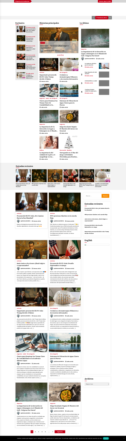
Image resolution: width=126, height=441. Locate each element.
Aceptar (106, 438)
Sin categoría (63, 72)
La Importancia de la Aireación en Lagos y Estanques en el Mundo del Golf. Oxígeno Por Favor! (48, 129)
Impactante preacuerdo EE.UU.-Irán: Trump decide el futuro (31, 67)
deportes (42, 124)
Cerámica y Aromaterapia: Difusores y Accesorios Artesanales (30, 77)
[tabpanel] (59, 40)
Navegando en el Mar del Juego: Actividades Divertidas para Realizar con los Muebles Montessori (69, 155)
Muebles (69, 150)
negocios (42, 98)
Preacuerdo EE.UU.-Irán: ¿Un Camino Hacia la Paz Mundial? (31, 30)
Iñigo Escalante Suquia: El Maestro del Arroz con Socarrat (69, 129)
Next (108, 176)
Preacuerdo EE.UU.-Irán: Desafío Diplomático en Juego (31, 58)
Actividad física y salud (91, 81)
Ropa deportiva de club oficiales (91, 73)
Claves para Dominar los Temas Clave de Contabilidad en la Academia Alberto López (49, 103)
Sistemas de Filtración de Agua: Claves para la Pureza (69, 103)
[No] (124, 438)
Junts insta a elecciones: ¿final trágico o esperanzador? (30, 49)
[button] (93, 17)
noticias (42, 42)
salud (47, 98)
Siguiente (60, 431)
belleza (42, 150)
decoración (63, 150)
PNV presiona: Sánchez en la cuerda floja (29, 40)
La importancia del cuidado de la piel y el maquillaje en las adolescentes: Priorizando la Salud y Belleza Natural (47, 155)
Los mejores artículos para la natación (90, 64)
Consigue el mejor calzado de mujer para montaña (90, 90)
